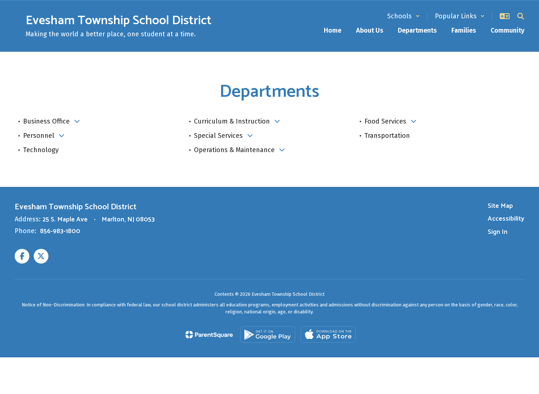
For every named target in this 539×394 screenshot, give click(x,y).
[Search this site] (520, 16)
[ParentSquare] (209, 334)
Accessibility (506, 218)
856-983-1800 (60, 231)
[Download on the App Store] (328, 334)
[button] (403, 16)
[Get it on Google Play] (267, 334)
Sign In (497, 232)
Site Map (500, 205)
